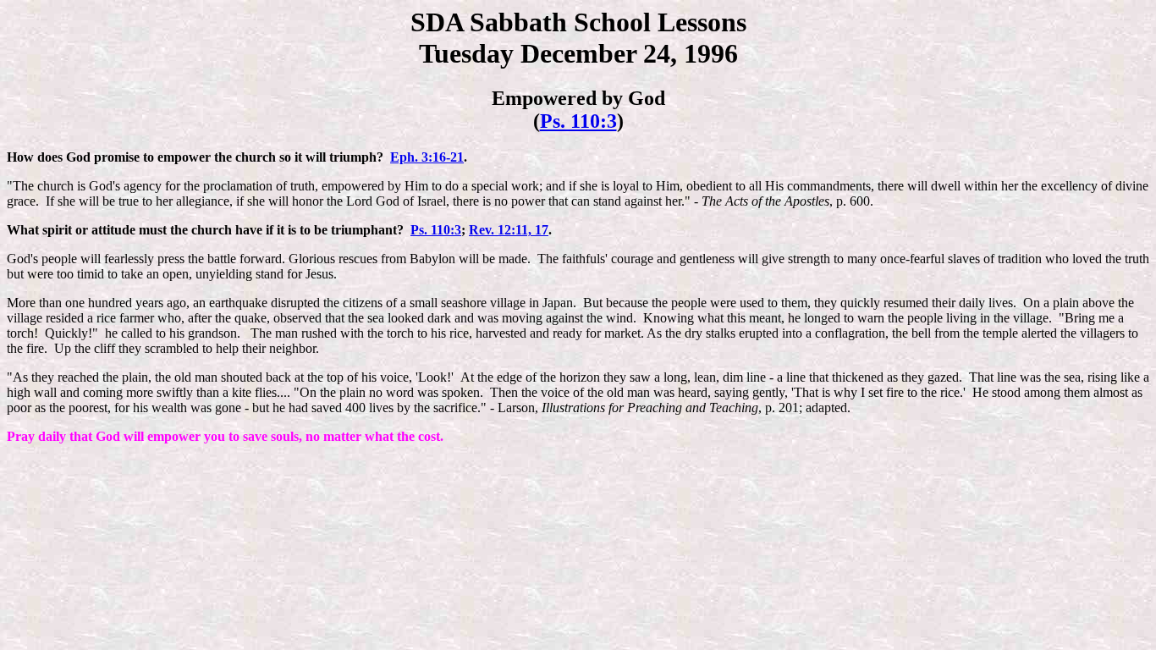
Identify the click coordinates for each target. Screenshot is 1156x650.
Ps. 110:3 (578, 121)
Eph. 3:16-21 (427, 157)
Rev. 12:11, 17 (508, 230)
